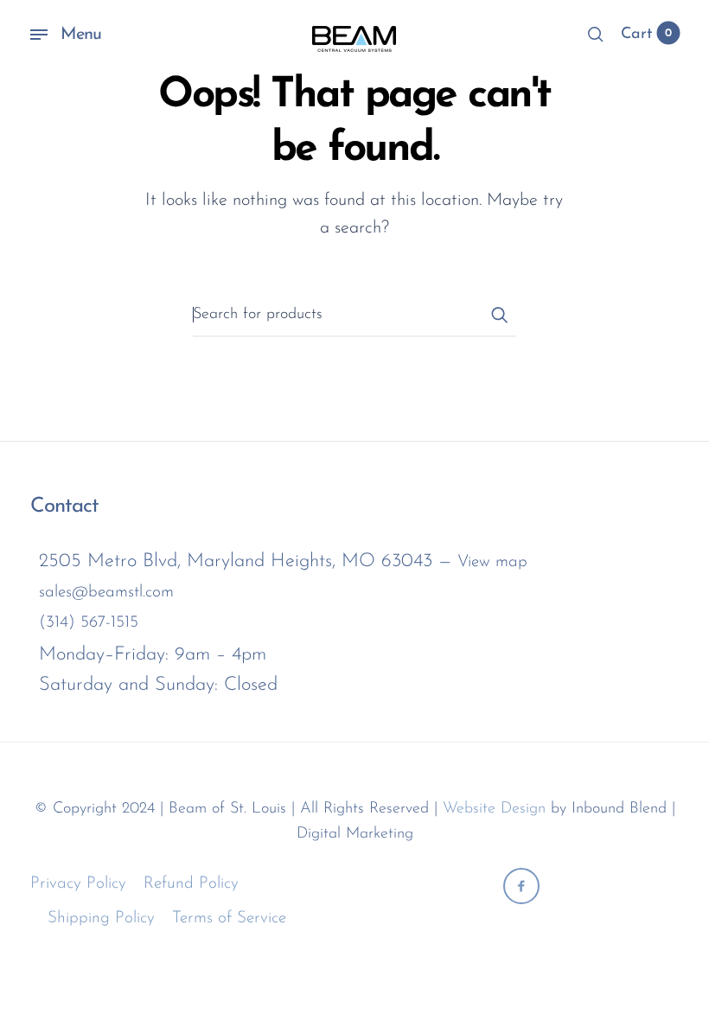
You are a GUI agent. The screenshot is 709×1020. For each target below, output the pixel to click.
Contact (64, 506)
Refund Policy (191, 884)
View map (492, 562)
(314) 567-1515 (88, 623)
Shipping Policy (101, 918)
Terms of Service (229, 918)
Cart (647, 34)
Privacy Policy (78, 884)
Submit (499, 314)
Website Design (494, 809)
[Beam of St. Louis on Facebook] (521, 886)
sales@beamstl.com (106, 592)
